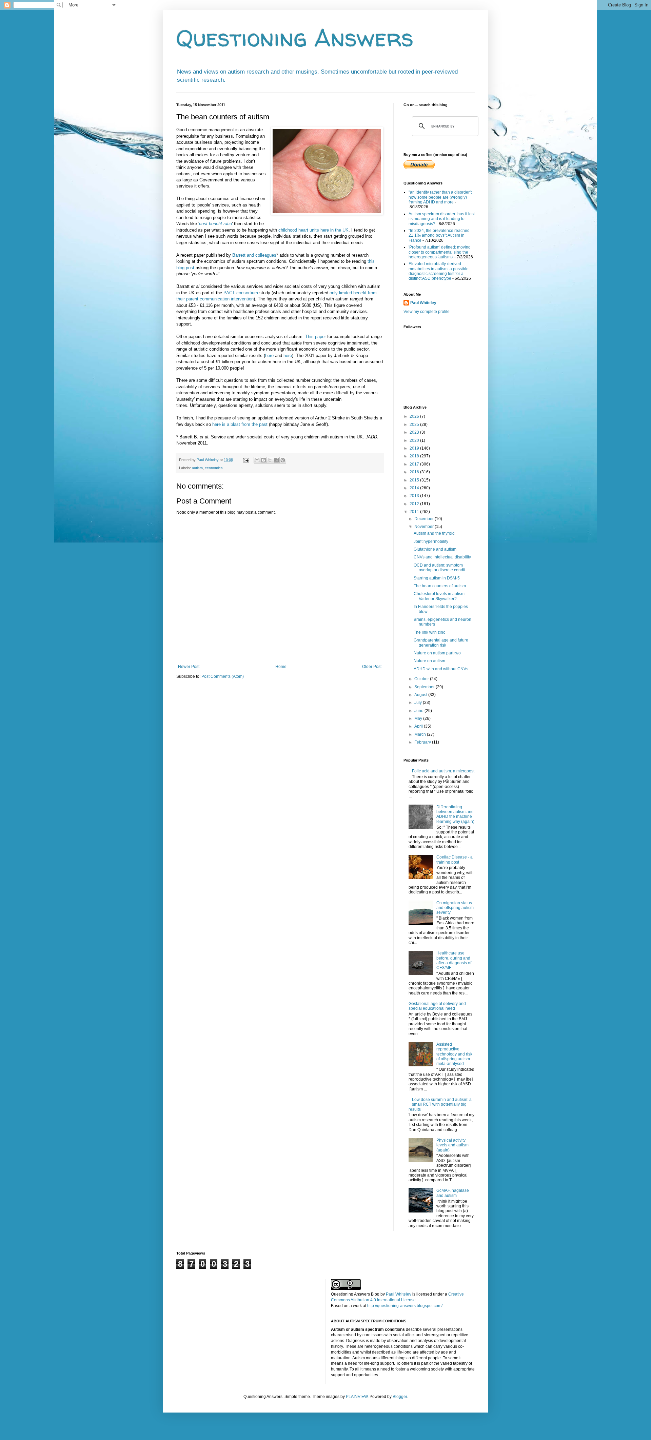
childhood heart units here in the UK (313, 230)
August (421, 694)
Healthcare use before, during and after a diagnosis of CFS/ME (453, 960)
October (422, 678)
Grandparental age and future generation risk (441, 642)
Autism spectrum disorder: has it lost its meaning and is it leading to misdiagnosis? (442, 219)
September (425, 687)
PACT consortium (240, 292)
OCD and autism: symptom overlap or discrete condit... (441, 567)
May (418, 718)
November (424, 526)
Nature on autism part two (437, 653)
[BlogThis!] (263, 460)
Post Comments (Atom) (222, 676)
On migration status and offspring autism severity (455, 908)
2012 (415, 503)
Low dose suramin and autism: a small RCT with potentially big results (440, 1104)
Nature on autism (429, 660)
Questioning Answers (295, 37)
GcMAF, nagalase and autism (452, 1193)
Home (281, 666)
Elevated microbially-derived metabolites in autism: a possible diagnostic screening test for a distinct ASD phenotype (439, 271)
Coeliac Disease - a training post (454, 859)
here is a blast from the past (240, 424)
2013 (415, 495)
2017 (415, 464)
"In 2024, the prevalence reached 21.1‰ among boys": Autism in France (439, 235)
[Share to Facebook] (276, 460)
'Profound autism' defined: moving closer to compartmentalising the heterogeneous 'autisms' (440, 252)
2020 (415, 440)
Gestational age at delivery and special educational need (437, 1006)
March (420, 734)
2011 (415, 511)
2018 (415, 456)
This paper (315, 336)
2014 (415, 488)
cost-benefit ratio (215, 223)
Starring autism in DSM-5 (437, 578)
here (269, 355)
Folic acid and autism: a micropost (443, 771)
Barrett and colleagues (254, 255)
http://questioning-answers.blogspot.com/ (404, 1305)
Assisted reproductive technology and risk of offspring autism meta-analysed (454, 1054)
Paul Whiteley (423, 302)
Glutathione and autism (435, 549)
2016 (415, 472)
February (423, 742)
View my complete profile (426, 311)
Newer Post (188, 666)
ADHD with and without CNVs (441, 669)
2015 (415, 480)
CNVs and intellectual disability (442, 557)
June (419, 710)
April (419, 726)
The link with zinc (429, 632)
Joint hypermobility (431, 541)
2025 (415, 424)
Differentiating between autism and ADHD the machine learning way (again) (455, 814)
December (424, 518)
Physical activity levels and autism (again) (452, 1145)
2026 (415, 416)
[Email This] (257, 460)
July (418, 702)
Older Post (371, 666)
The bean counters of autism (440, 586)
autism (197, 468)
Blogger (400, 1396)
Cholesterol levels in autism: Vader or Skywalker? (440, 596)
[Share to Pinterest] (282, 460)
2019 (415, 448)
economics (214, 468)
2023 (415, 432)
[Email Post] (245, 460)
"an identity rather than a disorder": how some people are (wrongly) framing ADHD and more (440, 197)
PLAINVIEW (357, 1396)
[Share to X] (270, 460)
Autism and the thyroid (434, 533)
